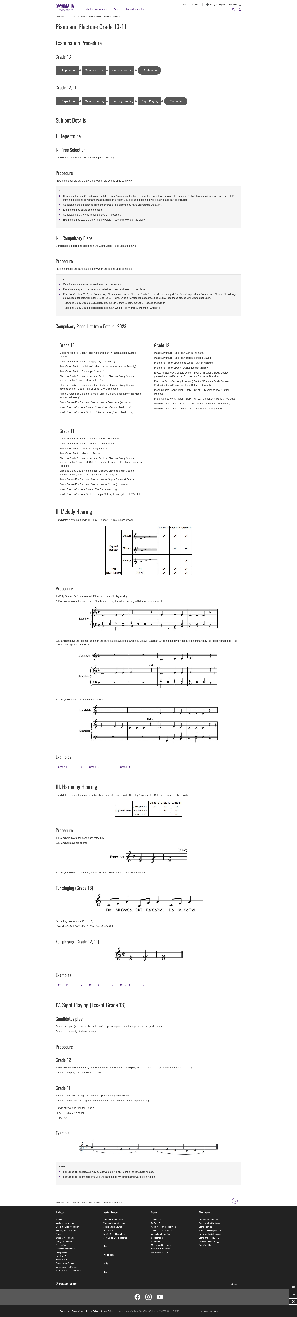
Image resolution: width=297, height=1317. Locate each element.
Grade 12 (94, 767)
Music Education (135, 9)
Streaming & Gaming (65, 1263)
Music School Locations (114, 1234)
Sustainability (205, 1244)
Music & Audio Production (67, 1226)
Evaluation (150, 70)
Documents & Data (159, 1252)
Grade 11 (125, 767)
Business (233, 4)
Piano (90, 16)
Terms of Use (77, 1311)
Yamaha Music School (113, 1219)
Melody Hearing (95, 70)
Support (195, 4)
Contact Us (156, 1219)
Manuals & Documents (161, 1244)
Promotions (108, 1254)
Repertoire (68, 70)
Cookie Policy (107, 1311)
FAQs (153, 1223)
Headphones (61, 1252)
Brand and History (207, 1237)
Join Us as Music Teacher (115, 1237)
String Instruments (64, 1241)
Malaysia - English (217, 4)
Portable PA (61, 1255)
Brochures (155, 1241)
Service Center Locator (161, 1230)
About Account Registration (163, 1226)
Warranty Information (160, 1234)
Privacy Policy (92, 1311)
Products (60, 1212)
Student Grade (79, 16)
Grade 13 (63, 767)
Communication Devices (66, 1266)
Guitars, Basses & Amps (67, 1230)
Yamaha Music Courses (114, 1223)
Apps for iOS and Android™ (68, 1270)
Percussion (61, 1244)
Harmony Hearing (122, 70)
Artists (106, 1263)
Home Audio (61, 1259)
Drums (59, 1234)
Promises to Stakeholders (210, 1234)
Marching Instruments (65, 1248)
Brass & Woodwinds (65, 1237)
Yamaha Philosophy (208, 1230)
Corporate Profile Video (209, 1223)
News (105, 1246)
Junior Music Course (112, 1226)
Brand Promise (205, 1226)
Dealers (185, 4)
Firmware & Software (160, 1248)
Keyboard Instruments (65, 1223)
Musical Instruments (96, 9)
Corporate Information (208, 1219)
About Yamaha (205, 1212)
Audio (117, 9)
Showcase (108, 1230)
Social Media (157, 1237)
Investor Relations (207, 1241)
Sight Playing (150, 101)
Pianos (59, 1219)
